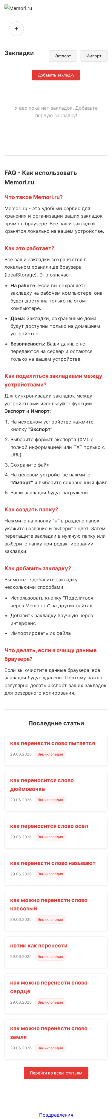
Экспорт (63, 55)
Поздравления (56, 1115)
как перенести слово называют (53, 863)
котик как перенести (38, 945)
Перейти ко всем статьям (56, 1072)
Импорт (93, 55)
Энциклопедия (50, 754)
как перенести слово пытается (52, 743)
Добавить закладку (56, 75)
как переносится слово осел (49, 826)
